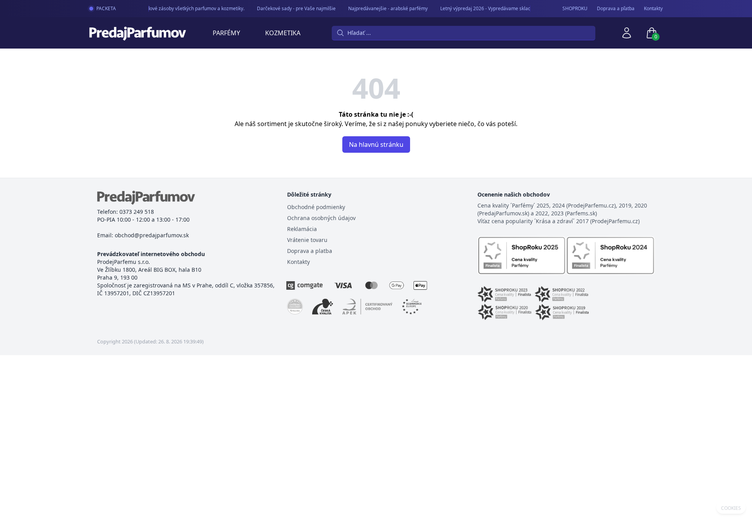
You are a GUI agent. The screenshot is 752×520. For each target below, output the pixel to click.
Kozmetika (282, 33)
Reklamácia (302, 229)
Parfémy (226, 33)
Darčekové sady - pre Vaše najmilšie (293, 8)
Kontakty (653, 8)
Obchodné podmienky (316, 207)
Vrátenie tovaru (307, 240)
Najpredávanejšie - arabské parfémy (385, 8)
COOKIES (731, 508)
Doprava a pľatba (615, 8)
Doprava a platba (309, 251)
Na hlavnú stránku (376, 144)
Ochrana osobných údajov (321, 218)
